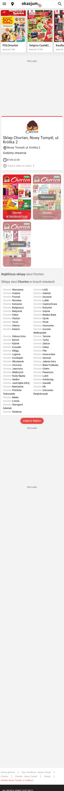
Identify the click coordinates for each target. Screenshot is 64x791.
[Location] (12, 4)
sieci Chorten (22, 274)
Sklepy (47, 776)
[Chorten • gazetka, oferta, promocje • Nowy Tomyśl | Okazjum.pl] (32, 127)
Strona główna (8, 772)
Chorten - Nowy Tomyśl (26, 776)
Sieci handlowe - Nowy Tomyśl (36, 772)
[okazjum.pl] (32, 4)
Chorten (4, 776)
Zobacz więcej (32, 421)
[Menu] (4, 4)
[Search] (59, 4)
